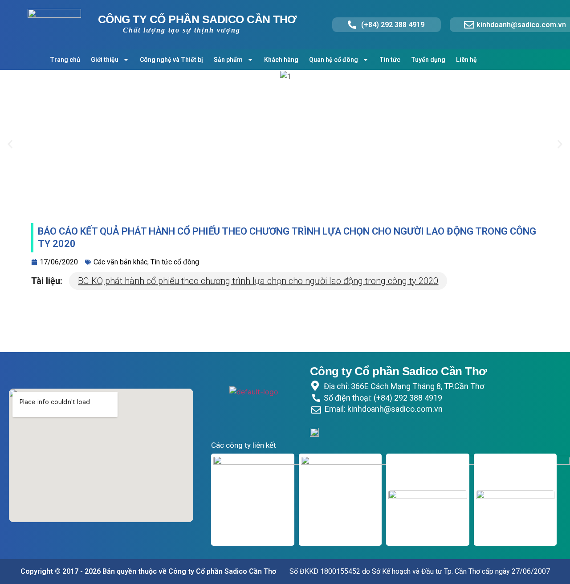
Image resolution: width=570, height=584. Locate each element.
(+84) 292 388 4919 (392, 24)
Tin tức (389, 59)
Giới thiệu (104, 59)
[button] (10, 144)
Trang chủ (65, 59)
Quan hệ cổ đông (333, 59)
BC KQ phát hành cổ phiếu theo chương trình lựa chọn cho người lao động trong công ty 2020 (258, 281)
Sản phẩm (228, 59)
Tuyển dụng (428, 59)
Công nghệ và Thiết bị (171, 59)
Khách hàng (281, 59)
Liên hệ (466, 59)
